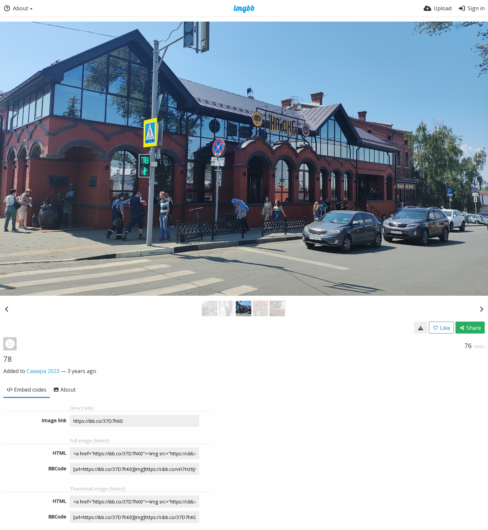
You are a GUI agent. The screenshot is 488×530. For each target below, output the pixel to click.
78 (7, 359)
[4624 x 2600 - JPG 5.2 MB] (420, 328)
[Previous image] (6, 309)
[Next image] (481, 309)
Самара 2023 (43, 371)
